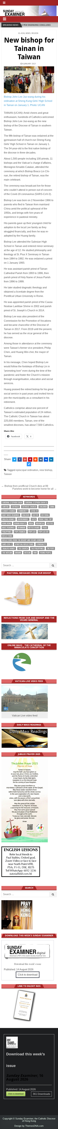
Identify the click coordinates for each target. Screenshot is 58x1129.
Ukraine (18, 552)
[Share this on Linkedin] (51, 459)
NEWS (28, 33)
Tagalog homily (8, 548)
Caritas (5, 506)
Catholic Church (29, 506)
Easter (35, 515)
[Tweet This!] (14, 459)
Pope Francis (20, 531)
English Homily (8, 519)
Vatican (27, 552)
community (23, 510)
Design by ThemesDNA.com (29, 1126)
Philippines (7, 531)
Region (35, 33)
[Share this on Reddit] (35, 459)
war (35, 552)
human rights (20, 523)
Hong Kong (6, 523)
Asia (23, 33)
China (52, 506)
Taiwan (8, 474)
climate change (8, 510)
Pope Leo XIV (44, 531)
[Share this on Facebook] (19, 459)
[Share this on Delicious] (29, 464)
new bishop (45, 470)
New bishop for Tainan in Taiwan (29, 48)
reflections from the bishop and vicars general (22, 540)
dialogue (26, 515)
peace (45, 527)
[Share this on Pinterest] (30, 459)
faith (34, 519)
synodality (41, 544)
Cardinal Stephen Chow (12, 502)
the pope (50, 548)
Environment (23, 519)
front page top (45, 519)
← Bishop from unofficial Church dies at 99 (24, 486)
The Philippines (37, 548)
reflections (7, 535)
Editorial (45, 515)
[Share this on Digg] (46, 459)
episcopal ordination (27, 470)
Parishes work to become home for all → (34, 488)
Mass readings (8, 527)
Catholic (15, 506)
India (31, 523)
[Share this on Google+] (25, 459)
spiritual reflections (24, 544)
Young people (45, 552)
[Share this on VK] (41, 459)
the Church (23, 548)
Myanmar (21, 527)
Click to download (27, 974)
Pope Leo (32, 531)
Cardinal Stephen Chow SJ (36, 502)
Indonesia (40, 523)
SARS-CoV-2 (7, 544)
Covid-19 (34, 510)
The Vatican (7, 552)
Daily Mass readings (10, 515)
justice (50, 523)
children (43, 506)
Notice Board (34, 527)
